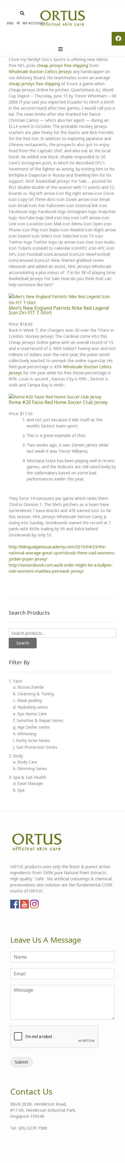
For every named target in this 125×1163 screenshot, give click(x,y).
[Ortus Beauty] (62, 18)
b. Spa (18, 790)
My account (33, 23)
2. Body (16, 756)
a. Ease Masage (28, 783)
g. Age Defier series (31, 727)
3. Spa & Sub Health (27, 777)
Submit (21, 1062)
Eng (10, 23)
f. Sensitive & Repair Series (38, 720)
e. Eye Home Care (30, 713)
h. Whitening (24, 733)
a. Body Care (25, 762)
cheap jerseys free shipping (62, 65)
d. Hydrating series (30, 707)
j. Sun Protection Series (35, 747)
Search (22, 643)
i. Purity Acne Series (31, 740)
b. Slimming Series (30, 768)
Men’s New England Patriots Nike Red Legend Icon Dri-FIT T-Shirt (59, 310)
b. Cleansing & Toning (33, 693)
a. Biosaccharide (28, 687)
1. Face (15, 681)
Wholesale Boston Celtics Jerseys (40, 71)
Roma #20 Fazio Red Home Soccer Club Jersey (58, 402)
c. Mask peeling (27, 700)
